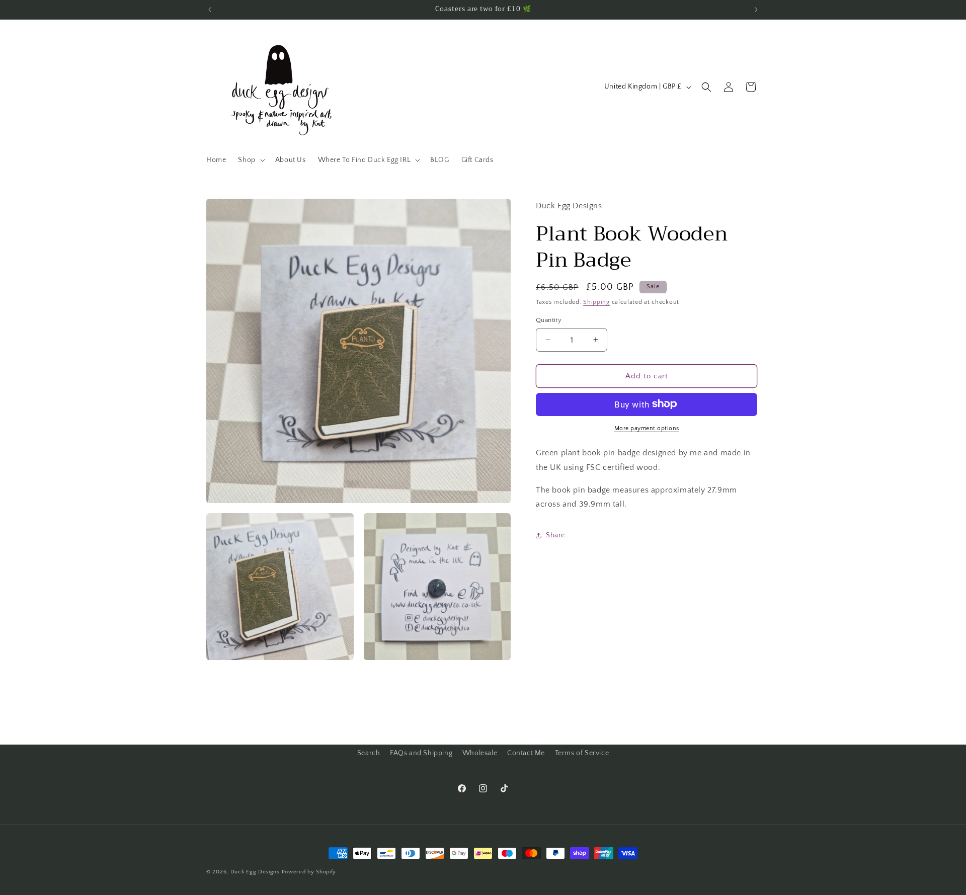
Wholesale (479, 753)
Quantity (548, 319)
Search (368, 753)
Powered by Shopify (309, 872)
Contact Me (526, 753)
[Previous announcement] (210, 9)
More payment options (646, 428)
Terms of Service (582, 753)
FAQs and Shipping (421, 753)
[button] (250, 160)
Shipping (596, 301)
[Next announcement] (756, 9)
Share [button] (555, 535)
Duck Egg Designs (255, 872)
